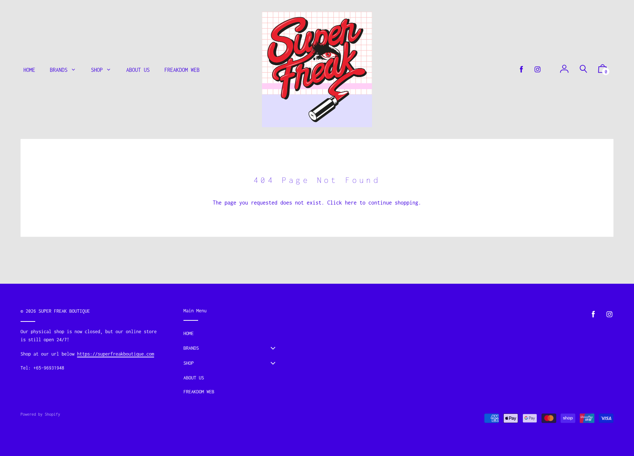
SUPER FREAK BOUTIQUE (64, 311)
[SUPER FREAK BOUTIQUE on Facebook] (521, 69)
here (351, 202)
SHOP (188, 363)
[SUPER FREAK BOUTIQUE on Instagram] (537, 69)
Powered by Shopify (40, 414)
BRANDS (191, 348)
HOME (188, 333)
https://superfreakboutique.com (115, 354)
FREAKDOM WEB (198, 391)
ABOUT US (193, 377)
